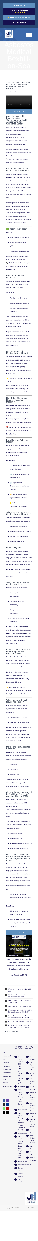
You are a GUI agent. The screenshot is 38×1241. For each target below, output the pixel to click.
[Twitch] (7, 1100)
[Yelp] (7, 1108)
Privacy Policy (32, 1153)
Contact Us (20, 1169)
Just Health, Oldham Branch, (20, 1093)
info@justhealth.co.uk (21, 1164)
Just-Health (29, 1208)
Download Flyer (32, 1115)
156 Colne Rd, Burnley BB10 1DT (20, 1077)
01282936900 (21, 1086)
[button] (19, 990)
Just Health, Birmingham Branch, (21, 1116)
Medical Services (20, 1175)
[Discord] (4, 1104)
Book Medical (32, 1058)
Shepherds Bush (21, 1152)
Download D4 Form (32, 1088)
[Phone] (7, 1112)
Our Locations (21, 1181)
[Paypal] (7, 1104)
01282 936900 (20, 975)
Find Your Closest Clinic (32, 1066)
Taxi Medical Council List (32, 1107)
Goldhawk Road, (21, 1147)
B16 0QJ (20, 1130)
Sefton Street (20, 1100)
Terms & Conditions (32, 1159)
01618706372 (21, 1110)
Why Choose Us (32, 1081)
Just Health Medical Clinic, (20, 1060)
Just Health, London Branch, (20, 1140)
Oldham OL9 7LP (20, 1105)
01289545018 (21, 1133)
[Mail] (4, 1112)
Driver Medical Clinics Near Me (32, 1139)
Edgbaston (21, 1127)
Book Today (10, 906)
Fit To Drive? (32, 1131)
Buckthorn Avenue (21, 1124)
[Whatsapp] (4, 1108)
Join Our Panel (32, 1074)
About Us (31, 1147)
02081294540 (21, 1161)
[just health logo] (9, 31)
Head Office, (20, 1068)
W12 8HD (19, 1157)
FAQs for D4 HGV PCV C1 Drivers (32, 1123)
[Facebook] (4, 1100)
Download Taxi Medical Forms (32, 1096)
